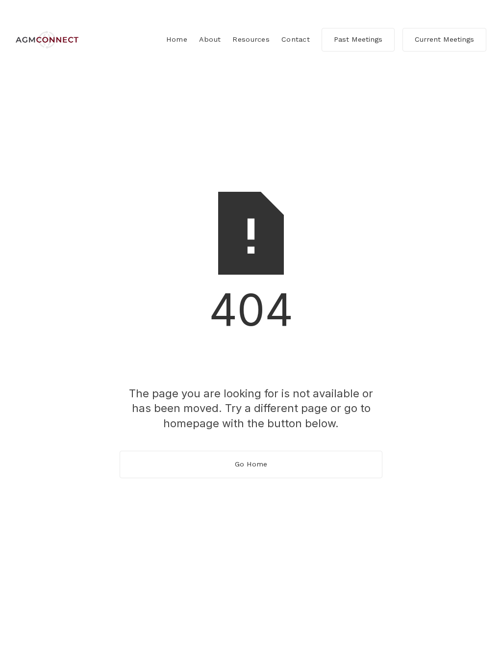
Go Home (251, 464)
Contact (295, 39)
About (210, 39)
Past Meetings (358, 39)
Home (176, 39)
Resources (251, 39)
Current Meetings (444, 39)
